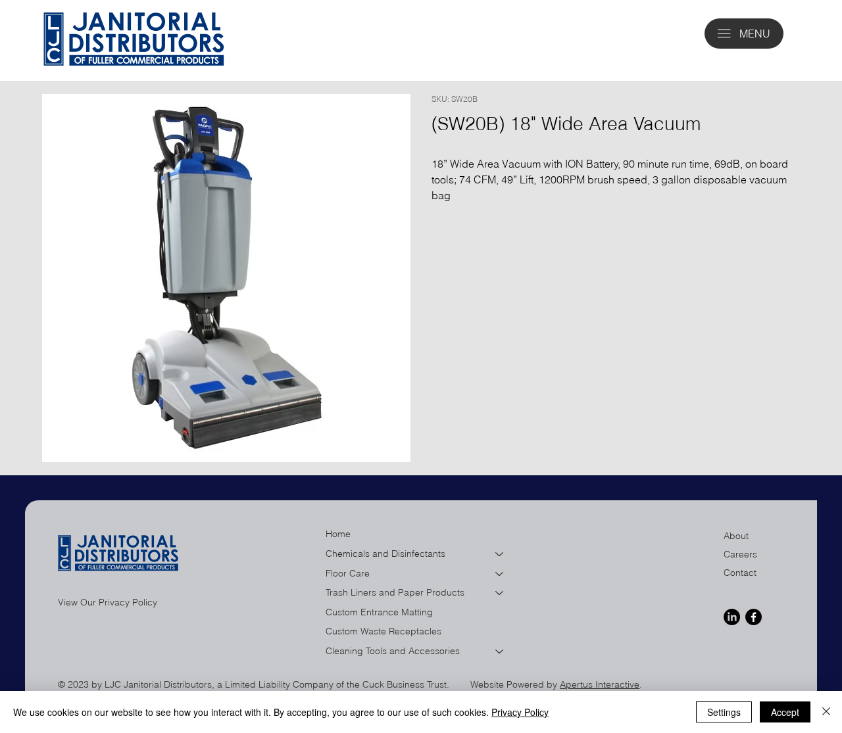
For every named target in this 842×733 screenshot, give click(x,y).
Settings (724, 712)
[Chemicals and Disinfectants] (499, 554)
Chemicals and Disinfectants (385, 553)
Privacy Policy (520, 712)
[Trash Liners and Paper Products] (499, 593)
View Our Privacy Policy (107, 602)
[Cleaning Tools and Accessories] (499, 651)
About (736, 536)
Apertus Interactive (599, 684)
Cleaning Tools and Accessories (393, 651)
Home (338, 534)
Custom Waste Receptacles (383, 631)
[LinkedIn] (732, 617)
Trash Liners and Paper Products (395, 592)
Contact (740, 573)
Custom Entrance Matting (379, 612)
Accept (785, 712)
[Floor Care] (499, 574)
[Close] (826, 711)
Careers (740, 554)
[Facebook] (753, 617)
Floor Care (348, 573)
